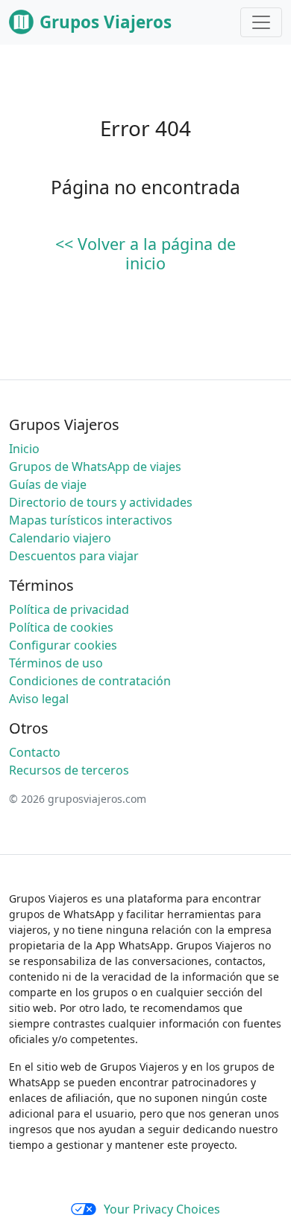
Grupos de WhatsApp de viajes (95, 466)
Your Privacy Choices (162, 1209)
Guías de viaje (48, 484)
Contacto (34, 752)
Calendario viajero (60, 538)
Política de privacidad (69, 609)
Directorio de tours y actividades (101, 502)
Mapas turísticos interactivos (90, 520)
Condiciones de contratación (90, 681)
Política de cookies (61, 627)
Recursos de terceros (69, 770)
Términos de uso (56, 663)
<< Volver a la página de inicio (145, 253)
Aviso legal (39, 698)
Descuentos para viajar (74, 556)
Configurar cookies (63, 645)
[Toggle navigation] (261, 22)
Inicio (24, 448)
